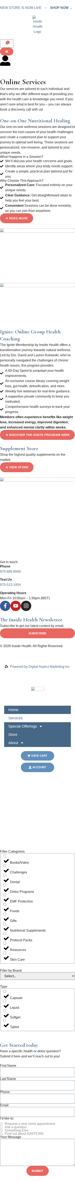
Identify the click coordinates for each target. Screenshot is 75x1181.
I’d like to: (7, 1118)
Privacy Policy (10, 651)
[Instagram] (26, 606)
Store (12, 735)
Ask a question (16, 1127)
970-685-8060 (10, 571)
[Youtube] (15, 606)
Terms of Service (60, 651)
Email (4, 1105)
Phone (5, 1092)
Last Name (8, 1079)
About (13, 743)
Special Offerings (22, 726)
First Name (8, 1065)
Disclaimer (8, 656)
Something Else (16, 1130)
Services (15, 718)
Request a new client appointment (30, 1124)
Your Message (10, 1137)
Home (13, 710)
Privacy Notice (34, 651)
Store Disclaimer (30, 656)
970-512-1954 (10, 584)
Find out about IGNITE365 (24, 1133)
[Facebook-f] (5, 606)
